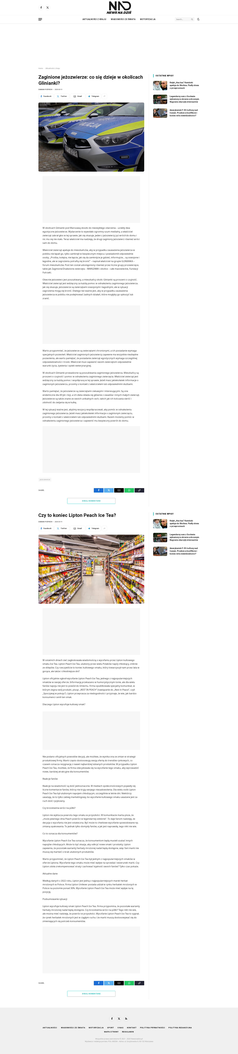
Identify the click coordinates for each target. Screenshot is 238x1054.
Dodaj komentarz (91, 501)
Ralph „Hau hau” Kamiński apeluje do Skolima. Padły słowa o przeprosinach (184, 85)
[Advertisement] (119, 45)
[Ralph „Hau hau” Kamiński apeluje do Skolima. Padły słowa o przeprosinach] (160, 85)
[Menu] (40, 19)
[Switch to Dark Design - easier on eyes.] (198, 19)
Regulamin (128, 1032)
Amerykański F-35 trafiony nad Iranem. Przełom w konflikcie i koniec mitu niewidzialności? (184, 113)
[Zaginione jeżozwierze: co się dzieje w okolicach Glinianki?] (91, 137)
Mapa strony (111, 1032)
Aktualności (50, 1028)
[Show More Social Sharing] (104, 96)
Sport (110, 1028)
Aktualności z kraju (94, 19)
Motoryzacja (147, 19)
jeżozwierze (45, 479)
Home (40, 68)
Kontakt (131, 1028)
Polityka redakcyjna (180, 1028)
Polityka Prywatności (152, 1028)
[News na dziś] (119, 7)
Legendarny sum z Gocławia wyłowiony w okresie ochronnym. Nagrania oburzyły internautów (185, 99)
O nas (120, 1028)
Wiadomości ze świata (123, 19)
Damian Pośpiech (45, 89)
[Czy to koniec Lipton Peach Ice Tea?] (91, 569)
